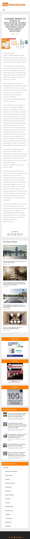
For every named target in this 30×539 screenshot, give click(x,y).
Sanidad (7, 514)
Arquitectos (22, 418)
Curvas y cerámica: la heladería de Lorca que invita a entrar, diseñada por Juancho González (17, 454)
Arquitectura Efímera (11, 471)
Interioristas (15, 419)
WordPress (15, 535)
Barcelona (10, 419)
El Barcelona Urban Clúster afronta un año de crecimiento (14, 262)
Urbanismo (8, 522)
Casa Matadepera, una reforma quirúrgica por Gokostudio (17, 444)
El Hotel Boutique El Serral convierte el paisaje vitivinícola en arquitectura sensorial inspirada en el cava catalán (17, 425)
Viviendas (8, 526)
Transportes (8, 518)
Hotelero (7, 499)
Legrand (10, 55)
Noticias (21, 419)
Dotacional (8, 487)
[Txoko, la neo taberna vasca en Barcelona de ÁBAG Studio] (15, 318)
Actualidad (16, 418)
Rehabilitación (9, 506)
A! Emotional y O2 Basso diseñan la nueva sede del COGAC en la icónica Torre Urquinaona (17, 415)
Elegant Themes (14, 533)
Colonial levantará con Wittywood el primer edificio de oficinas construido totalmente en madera (14, 284)
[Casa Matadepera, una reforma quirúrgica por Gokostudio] (5, 445)
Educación (8, 491)
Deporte (7, 479)
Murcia (15, 458)
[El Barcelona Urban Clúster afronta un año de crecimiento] (15, 252)
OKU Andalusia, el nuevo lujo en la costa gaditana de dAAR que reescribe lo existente (14, 306)
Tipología (5, 467)
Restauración (9, 510)
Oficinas (7, 502)
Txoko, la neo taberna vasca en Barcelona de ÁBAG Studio (12, 328)
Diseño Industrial (10, 483)
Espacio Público (9, 495)
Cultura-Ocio (9, 475)
